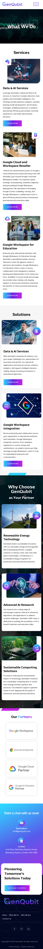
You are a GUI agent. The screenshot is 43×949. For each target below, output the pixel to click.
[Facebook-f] (14, 928)
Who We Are (26, 915)
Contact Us (6, 919)
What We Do (14, 915)
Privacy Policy (14, 947)
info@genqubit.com (21, 831)
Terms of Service (27, 947)
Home (4, 915)
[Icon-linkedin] (28, 928)
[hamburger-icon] (36, 4)
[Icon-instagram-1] (21, 928)
